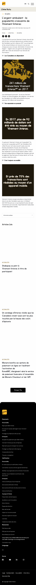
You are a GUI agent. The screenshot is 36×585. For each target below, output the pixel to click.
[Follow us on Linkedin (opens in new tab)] (19, 560)
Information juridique (8, 215)
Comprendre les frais (7, 452)
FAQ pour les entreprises (8, 531)
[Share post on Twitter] (6, 36)
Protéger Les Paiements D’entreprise (11, 449)
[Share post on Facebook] (3, 36)
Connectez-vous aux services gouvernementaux (15, 467)
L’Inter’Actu (6, 10)
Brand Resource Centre (8, 534)
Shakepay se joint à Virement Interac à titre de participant (14, 269)
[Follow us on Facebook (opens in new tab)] (5, 560)
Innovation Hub (6, 576)
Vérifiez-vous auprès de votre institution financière (15, 471)
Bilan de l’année (6, 509)
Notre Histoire (5, 503)
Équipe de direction (7, 506)
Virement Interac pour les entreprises (12, 442)
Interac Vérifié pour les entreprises (11, 481)
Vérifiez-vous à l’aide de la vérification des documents (13, 474)
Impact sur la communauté (9, 512)
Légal (3, 573)
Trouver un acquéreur (7, 455)
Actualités (7, 14)
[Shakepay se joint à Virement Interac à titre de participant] (18, 242)
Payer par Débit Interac (8, 425)
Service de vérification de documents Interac (14, 488)
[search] (29, 4)
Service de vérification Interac (10, 484)
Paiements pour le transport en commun (12, 446)
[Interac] (3, 4)
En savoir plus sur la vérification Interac (12, 464)
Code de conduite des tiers (9, 522)
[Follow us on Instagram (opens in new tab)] (26, 560)
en (25, 4)
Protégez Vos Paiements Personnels (11, 433)
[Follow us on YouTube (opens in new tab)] (12, 560)
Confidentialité (10, 573)
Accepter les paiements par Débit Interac (13, 439)
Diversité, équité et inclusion (9, 515)
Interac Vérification (7, 491)
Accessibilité (19, 573)
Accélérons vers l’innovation (9, 500)
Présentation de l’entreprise (9, 497)
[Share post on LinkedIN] (9, 36)
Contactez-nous (6, 542)
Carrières (4, 518)
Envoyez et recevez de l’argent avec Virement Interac (14, 429)
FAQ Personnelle (6, 528)
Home (3, 33)
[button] (32, 4)
